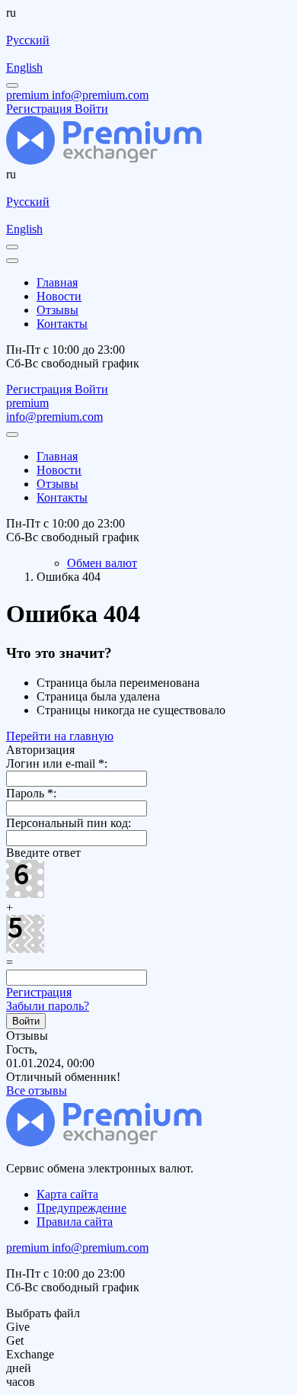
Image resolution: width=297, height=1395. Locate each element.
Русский (28, 40)
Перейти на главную (59, 736)
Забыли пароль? (47, 1005)
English (24, 67)
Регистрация (39, 992)
